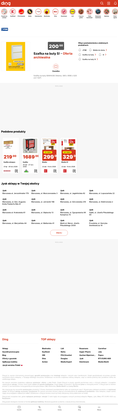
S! (103, 55)
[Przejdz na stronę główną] (6, 3)
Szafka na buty (88, 55)
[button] (101, 3)
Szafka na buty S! (89, 59)
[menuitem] (19, 408)
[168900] (30, 146)
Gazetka (56, 71)
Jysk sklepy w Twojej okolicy (20, 183)
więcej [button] (59, 233)
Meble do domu (99, 50)
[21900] (11, 146)
